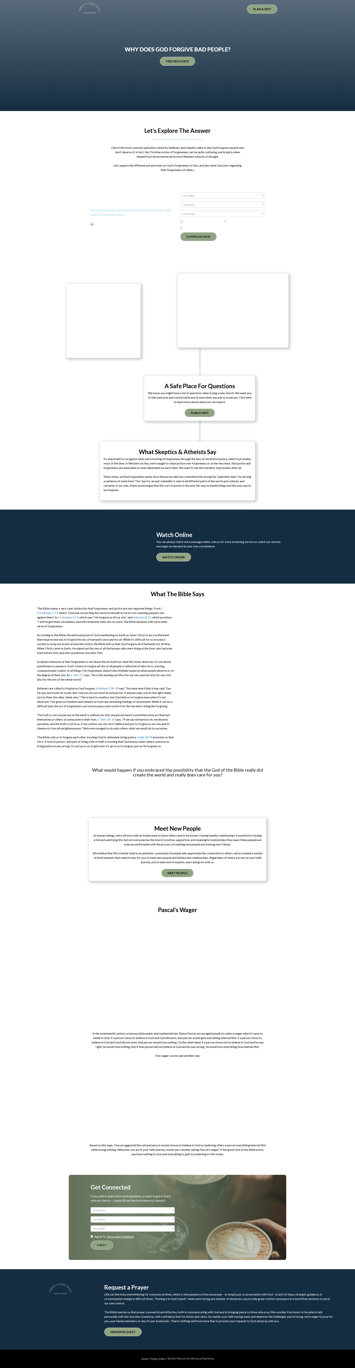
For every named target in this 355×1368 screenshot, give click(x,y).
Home (144, 1358)
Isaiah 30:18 (144, 737)
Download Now (198, 236)
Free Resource (177, 61)
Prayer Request (123, 1332)
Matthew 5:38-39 (107, 688)
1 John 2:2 (77, 675)
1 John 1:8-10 (106, 719)
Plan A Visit (262, 9)
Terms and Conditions (210, 222)
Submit (102, 1245)
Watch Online (173, 557)
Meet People (177, 873)
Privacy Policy (158, 1358)
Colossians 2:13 (68, 617)
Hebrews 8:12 (142, 617)
